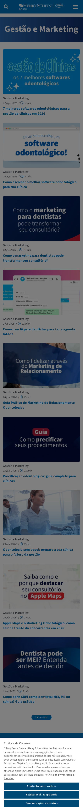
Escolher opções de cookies (41, 803)
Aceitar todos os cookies (41, 786)
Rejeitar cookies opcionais (41, 794)
